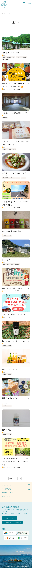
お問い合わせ (9, 518)
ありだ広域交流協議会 (10, 507)
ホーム (3, 13)
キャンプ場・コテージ (8, 264)
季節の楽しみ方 (7, 492)
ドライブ (18, 57)
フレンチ (23, 177)
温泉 (4, 57)
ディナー (13, 177)
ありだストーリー (8, 496)
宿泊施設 (9, 57)
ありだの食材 (6, 177)
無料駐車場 (5, 59)
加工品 (14, 149)
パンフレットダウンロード (12, 522)
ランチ (18, 177)
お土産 (4, 149)
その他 (9, 149)
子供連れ (24, 57)
